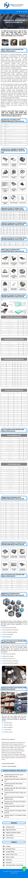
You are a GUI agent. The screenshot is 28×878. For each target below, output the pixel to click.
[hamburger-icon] (4, 12)
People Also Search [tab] (8, 739)
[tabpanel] (14, 751)
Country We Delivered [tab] (9, 766)
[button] (24, 869)
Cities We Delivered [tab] (8, 763)
